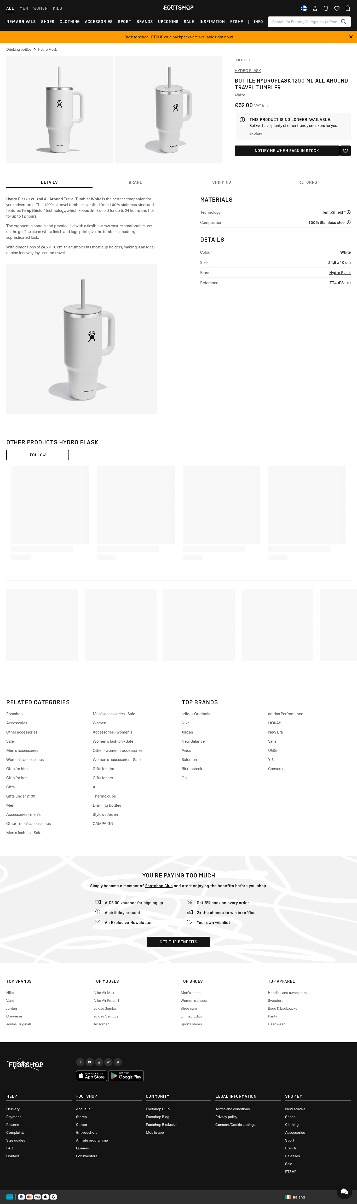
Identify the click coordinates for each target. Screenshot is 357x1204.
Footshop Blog (157, 1116)
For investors (86, 1155)
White (345, 252)
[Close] (351, 37)
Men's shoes (191, 992)
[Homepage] (39, 1065)
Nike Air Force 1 (106, 1000)
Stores (81, 1116)
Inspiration (212, 21)
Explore (255, 133)
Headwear (276, 1023)
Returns (12, 1124)
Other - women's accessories (117, 750)
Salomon (189, 759)
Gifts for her (16, 777)
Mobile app (155, 1132)
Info (258, 21)
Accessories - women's (112, 732)
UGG (272, 750)
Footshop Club (159, 885)
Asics (186, 750)
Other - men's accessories (28, 823)
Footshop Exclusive (161, 1124)
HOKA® (274, 722)
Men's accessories (22, 750)
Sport (124, 21)
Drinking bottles (107, 805)
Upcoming (168, 21)
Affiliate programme (92, 1140)
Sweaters (275, 1000)
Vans (272, 741)
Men (23, 8)
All (10, 8)
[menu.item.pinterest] (118, 1062)
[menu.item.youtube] (89, 1062)
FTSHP (236, 21)
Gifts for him (17, 768)
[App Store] (91, 1076)
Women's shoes (194, 1000)
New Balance (193, 741)
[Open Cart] (348, 8)
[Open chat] (344, 1191)
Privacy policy (226, 1116)
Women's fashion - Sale (113, 741)
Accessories (99, 21)
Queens (82, 1147)
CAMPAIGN (103, 823)
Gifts (10, 786)
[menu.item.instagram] (99, 1062)
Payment (13, 1116)
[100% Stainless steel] (349, 222)
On (184, 777)
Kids (57, 8)
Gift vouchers (86, 1132)
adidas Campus (106, 1016)
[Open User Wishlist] (337, 8)
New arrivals (21, 21)
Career (81, 1124)
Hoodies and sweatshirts (288, 992)
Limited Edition (193, 1016)
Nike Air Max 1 (105, 992)
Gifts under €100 (20, 796)
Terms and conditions (232, 1108)
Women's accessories (25, 759)
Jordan (187, 732)
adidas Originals (196, 713)
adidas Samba (105, 1008)
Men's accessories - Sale (114, 713)
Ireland (299, 1197)
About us (83, 1108)
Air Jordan (102, 1023)
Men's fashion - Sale (23, 832)
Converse (276, 768)
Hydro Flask (248, 70)
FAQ (9, 1147)
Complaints (15, 1132)
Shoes (47, 21)
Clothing (70, 21)
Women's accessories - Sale (117, 759)
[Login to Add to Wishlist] (345, 151)
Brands (144, 21)
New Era (275, 732)
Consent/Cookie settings (235, 1124)
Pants (272, 1016)
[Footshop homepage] (178, 7)
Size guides (15, 1140)
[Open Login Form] (315, 8)
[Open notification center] (326, 8)
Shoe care (189, 1008)
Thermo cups (104, 796)
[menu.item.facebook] (80, 1062)
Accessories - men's (23, 814)
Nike (186, 722)
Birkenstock (192, 768)
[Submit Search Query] (344, 22)
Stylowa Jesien (105, 814)
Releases (292, 1155)
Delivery (13, 1108)
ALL (96, 786)
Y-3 (271, 759)
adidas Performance (285, 713)
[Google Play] (125, 1076)
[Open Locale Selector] (304, 8)
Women (40, 8)
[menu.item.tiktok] (108, 1062)
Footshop (14, 713)
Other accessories (21, 732)
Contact (12, 1155)
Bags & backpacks (282, 1008)
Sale (189, 21)
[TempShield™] (349, 212)
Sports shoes (191, 1023)
